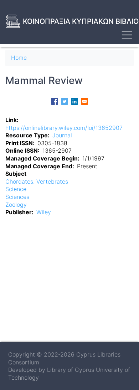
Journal (62, 135)
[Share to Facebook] (54, 101)
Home (19, 57)
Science (15, 189)
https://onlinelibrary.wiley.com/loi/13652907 (64, 127)
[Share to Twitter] (64, 101)
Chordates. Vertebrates (36, 181)
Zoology (16, 204)
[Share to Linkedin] (74, 101)
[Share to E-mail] (84, 101)
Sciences (17, 196)
